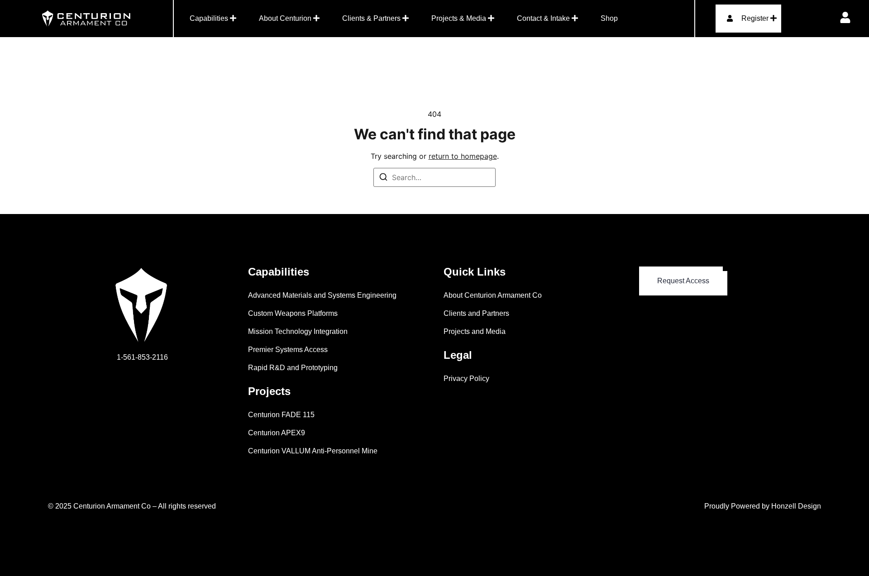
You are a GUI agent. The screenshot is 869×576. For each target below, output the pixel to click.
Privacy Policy (466, 378)
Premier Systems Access (288, 349)
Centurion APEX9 (276, 433)
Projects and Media (475, 331)
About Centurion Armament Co (493, 295)
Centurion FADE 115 (281, 415)
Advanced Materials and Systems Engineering (322, 295)
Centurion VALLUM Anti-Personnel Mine (312, 451)
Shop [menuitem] (609, 18)
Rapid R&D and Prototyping (293, 367)
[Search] (383, 178)
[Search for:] (434, 177)
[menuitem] (213, 18)
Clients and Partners (476, 313)
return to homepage (463, 156)
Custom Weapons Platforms (293, 313)
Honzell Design (796, 506)
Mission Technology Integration (298, 331)
